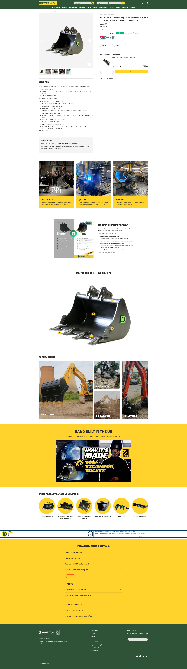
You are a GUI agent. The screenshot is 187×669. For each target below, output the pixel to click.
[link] (107, 62)
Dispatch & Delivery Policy (97, 645)
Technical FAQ (94, 639)
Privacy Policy (94, 650)
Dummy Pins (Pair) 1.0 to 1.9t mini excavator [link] (123, 57)
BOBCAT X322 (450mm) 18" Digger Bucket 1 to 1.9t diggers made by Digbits (51, 11)
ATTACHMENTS (73, 7)
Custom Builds (94, 642)
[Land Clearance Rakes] (84, 506)
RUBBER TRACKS (103, 7)
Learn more (70, 576)
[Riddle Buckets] (47, 506)
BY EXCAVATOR (56, 7)
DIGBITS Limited (46, 663)
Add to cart (131, 71)
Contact (93, 633)
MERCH (118, 7)
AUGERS (95, 7)
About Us (93, 636)
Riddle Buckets (47, 516)
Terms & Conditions (96, 647)
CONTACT (132, 7)
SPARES (112, 7)
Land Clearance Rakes (84, 517)
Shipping (102, 29)
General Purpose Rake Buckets (65, 517)
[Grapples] (121, 506)
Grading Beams (140, 516)
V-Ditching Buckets (103, 516)
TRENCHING (82, 7)
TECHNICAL (125, 7)
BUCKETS (64, 7)
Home (40, 11)
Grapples (121, 516)
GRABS (89, 7)
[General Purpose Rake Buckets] (65, 506)
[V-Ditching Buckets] (103, 506)
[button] (147, 3)
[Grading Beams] (140, 506)
